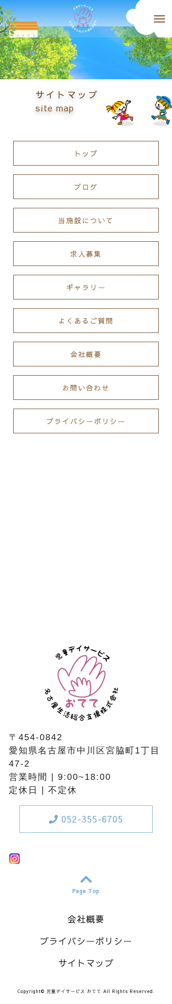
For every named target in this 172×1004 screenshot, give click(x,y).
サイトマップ (86, 963)
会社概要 (86, 354)
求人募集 (86, 253)
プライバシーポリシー (86, 421)
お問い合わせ (86, 387)
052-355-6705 (90, 819)
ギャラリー (86, 287)
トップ (86, 153)
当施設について (86, 220)
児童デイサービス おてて (73, 991)
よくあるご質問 (86, 320)
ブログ (86, 187)
